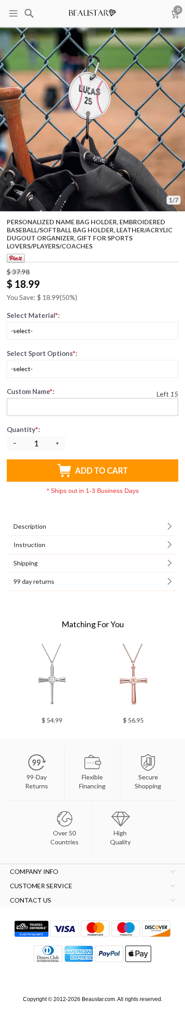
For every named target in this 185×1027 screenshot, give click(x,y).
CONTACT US (30, 900)
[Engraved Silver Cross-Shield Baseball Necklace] (52, 677)
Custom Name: (30, 391)
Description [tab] (29, 526)
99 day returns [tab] (33, 581)
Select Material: (33, 315)
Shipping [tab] (25, 563)
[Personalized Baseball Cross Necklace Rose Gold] (133, 677)
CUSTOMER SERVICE (41, 886)
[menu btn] (13, 13)
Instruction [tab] (29, 544)
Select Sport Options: (42, 353)
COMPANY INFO (34, 871)
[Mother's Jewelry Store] (92, 11)
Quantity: (24, 429)
